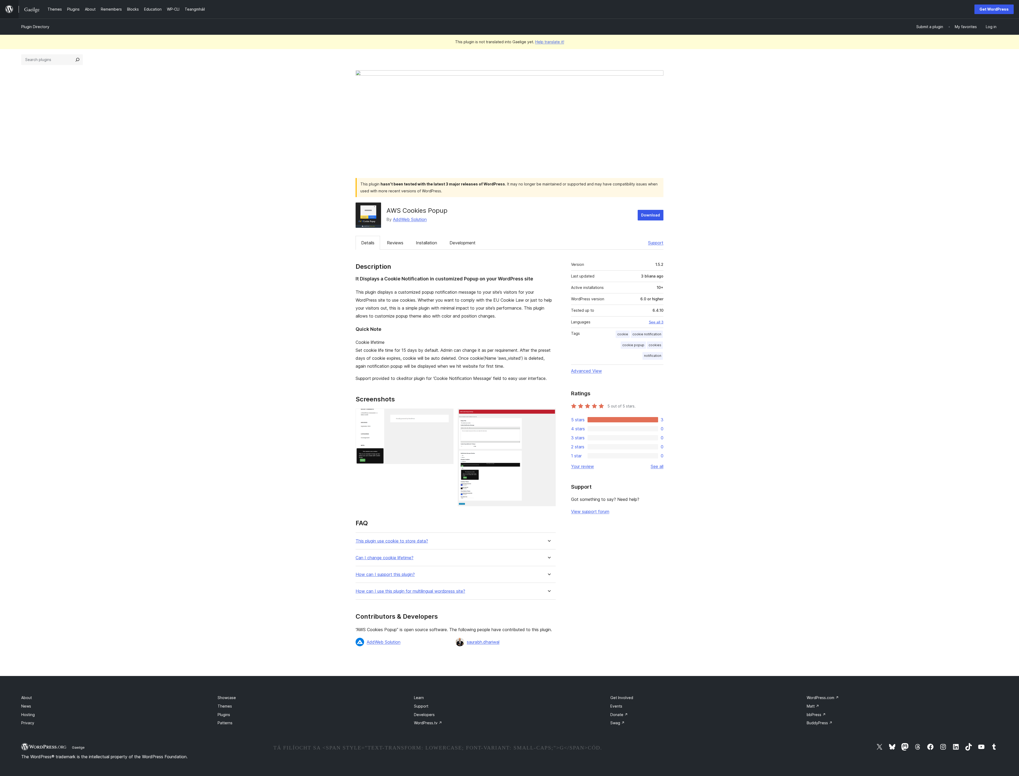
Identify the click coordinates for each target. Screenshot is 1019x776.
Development (463, 242)
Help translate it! (549, 42)
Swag (617, 723)
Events (616, 706)
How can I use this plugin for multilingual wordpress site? (410, 591)
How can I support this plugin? (385, 574)
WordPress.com (823, 697)
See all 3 (656, 322)
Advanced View (586, 371)
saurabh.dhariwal (483, 642)
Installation (426, 242)
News (26, 706)
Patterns (225, 723)
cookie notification (646, 334)
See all (657, 466)
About (26, 697)
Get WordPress (994, 9)
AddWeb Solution (410, 219)
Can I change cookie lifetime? (384, 557)
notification (652, 356)
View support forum (590, 511)
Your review (582, 466)
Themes (225, 706)
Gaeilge (78, 747)
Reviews (395, 242)
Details (367, 242)
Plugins (224, 714)
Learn (419, 697)
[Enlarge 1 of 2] (446, 415)
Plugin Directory (35, 26)
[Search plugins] (77, 59)
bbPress (816, 714)
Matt (813, 706)
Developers (424, 714)
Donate (619, 714)
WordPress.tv (428, 723)
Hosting (28, 714)
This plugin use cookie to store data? (392, 541)
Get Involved (621, 697)
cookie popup (633, 345)
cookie (622, 334)
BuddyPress (819, 723)
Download (650, 215)
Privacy (27, 723)
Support (655, 242)
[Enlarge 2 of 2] (548, 415)
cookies (655, 345)
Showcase (227, 697)
